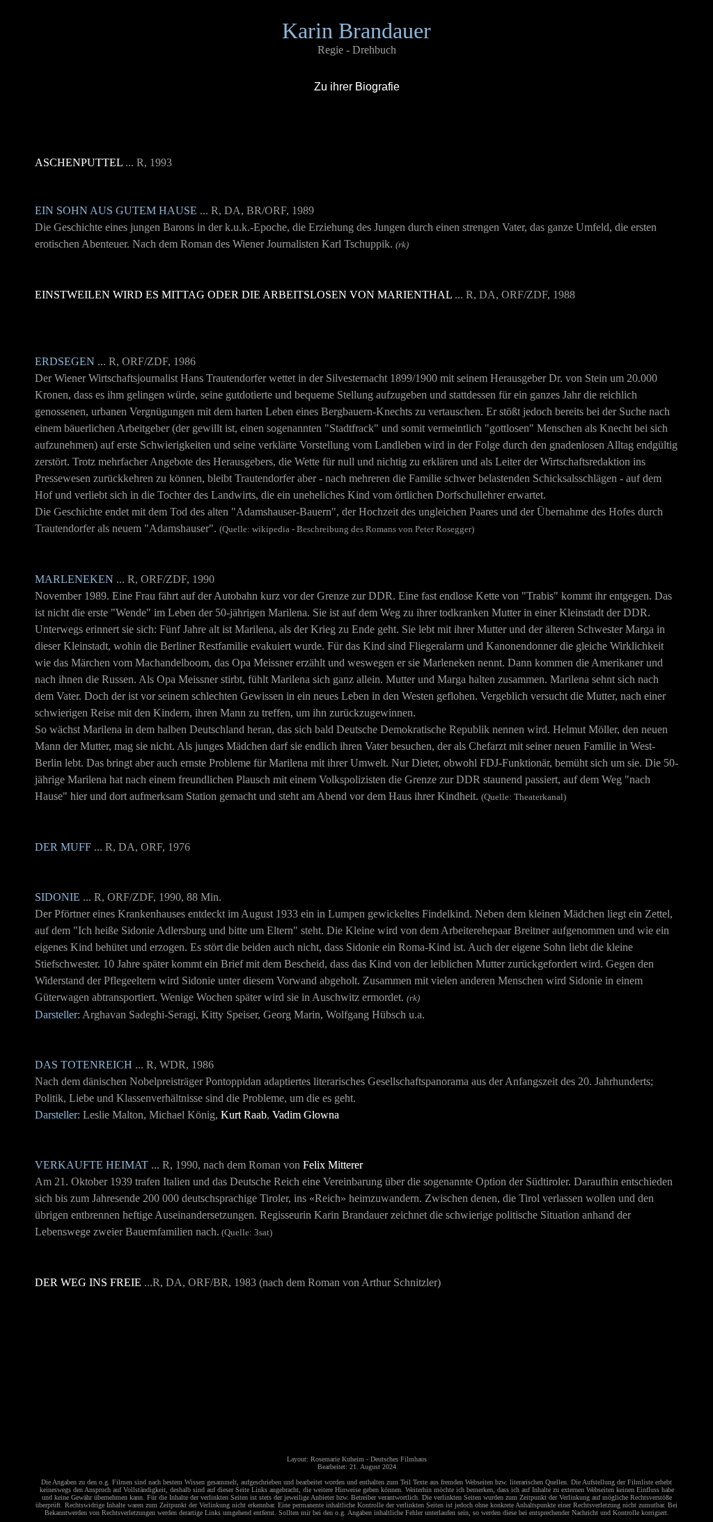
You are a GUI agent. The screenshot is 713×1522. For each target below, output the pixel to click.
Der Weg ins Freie (88, 1282)
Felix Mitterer (333, 1165)
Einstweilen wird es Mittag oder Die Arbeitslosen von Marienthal (243, 295)
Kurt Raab (244, 1115)
